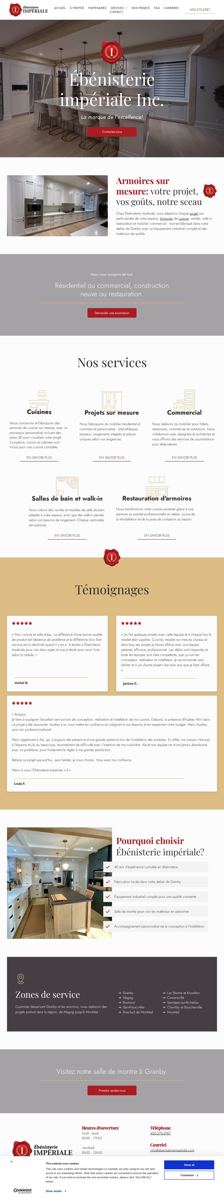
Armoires (166, 218)
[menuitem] (60, 8)
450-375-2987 (160, 1133)
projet (194, 213)
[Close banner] (11, 1161)
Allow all (189, 1164)
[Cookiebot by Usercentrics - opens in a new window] (22, 1191)
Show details (54, 1191)
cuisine (183, 218)
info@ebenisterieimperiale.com (172, 1150)
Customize (187, 1175)
